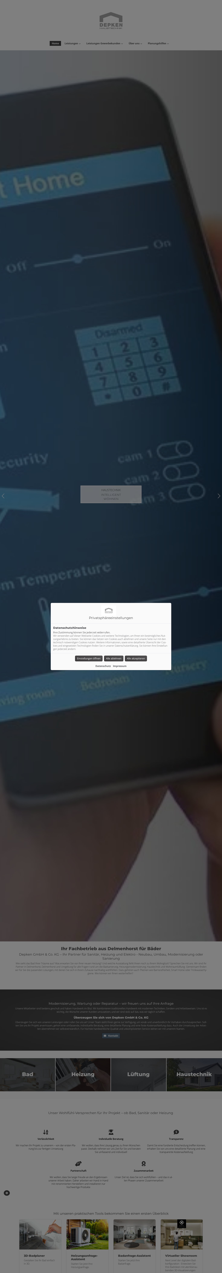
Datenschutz (103, 666)
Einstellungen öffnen (89, 658)
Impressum (120, 666)
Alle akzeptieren (136, 658)
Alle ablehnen (113, 658)
